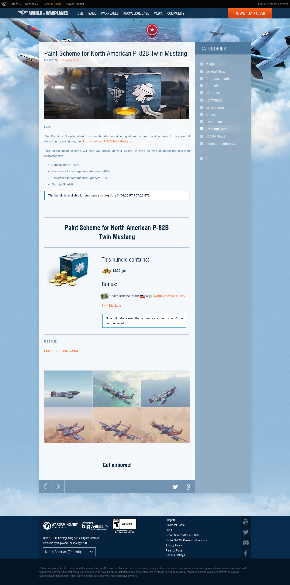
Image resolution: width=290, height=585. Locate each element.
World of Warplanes (43, 13)
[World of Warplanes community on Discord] (246, 542)
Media (210, 64)
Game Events (215, 107)
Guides (211, 114)
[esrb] (125, 525)
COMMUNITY (175, 13)
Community (214, 100)
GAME (92, 13)
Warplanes (110, 13)
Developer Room (175, 525)
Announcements (218, 78)
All (207, 158)
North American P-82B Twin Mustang (106, 141)
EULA (169, 530)
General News (216, 71)
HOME (80, 13)
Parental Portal (174, 550)
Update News (215, 136)
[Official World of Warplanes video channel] (246, 521)
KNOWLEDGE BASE (136, 13)
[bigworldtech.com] (95, 526)
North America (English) (63, 551)
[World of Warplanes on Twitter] (246, 532)
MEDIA (158, 13)
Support (170, 520)
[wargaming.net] (60, 526)
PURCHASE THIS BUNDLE (62, 350)
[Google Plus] (188, 486)
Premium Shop (217, 129)
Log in (262, 4)
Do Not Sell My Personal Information (186, 540)
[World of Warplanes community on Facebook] (246, 553)
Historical (213, 93)
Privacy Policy (174, 545)
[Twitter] (175, 486)
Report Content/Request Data (182, 535)
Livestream (214, 121)
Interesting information (222, 143)
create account (279, 4)
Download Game (250, 13)
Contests (212, 85)
